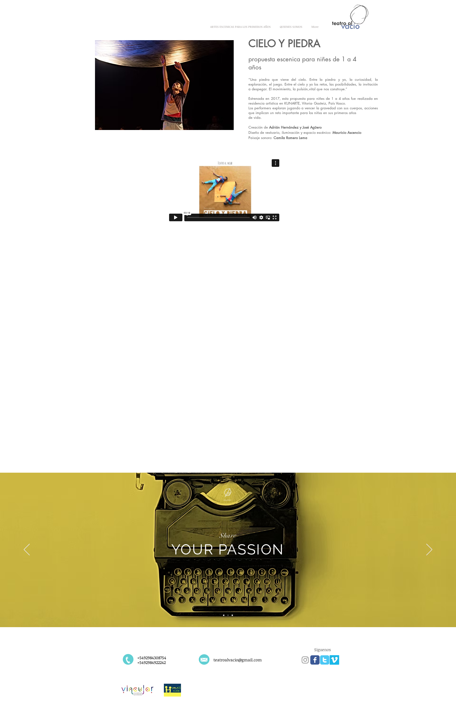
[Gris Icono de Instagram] (305, 660)
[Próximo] (429, 550)
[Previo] (27, 550)
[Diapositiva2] (228, 615)
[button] (164, 85)
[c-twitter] (324, 660)
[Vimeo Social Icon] (334, 660)
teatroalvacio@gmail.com (238, 660)
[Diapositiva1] (223, 615)
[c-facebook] (315, 660)
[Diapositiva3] (232, 615)
